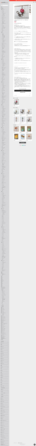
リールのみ (3, 109)
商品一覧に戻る (22, 142)
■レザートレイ (2, 413)
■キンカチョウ (2, 208)
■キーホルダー (2, 308)
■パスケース (2, 408)
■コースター (2, 310)
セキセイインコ (3, 301)
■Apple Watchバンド (3, 415)
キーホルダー (3, 11)
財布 (2, 124)
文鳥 (2, 302)
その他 (2, 103)
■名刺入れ (2, 322)
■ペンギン (2, 191)
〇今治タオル (2, 305)
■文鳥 (1, 344)
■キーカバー (2, 307)
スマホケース (3, 125)
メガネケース (3, 88)
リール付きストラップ (4, 108)
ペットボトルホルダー (4, 27)
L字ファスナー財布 (3, 257)
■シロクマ (2, 281)
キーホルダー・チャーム (4, 211)
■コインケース (2, 325)
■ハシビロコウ (2, 150)
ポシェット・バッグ (3, 20)
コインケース (3, 50)
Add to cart (22, 90)
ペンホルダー (3, 26)
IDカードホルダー (3, 90)
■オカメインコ (2, 346)
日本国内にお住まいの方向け (22, 92)
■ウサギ (2, 283)
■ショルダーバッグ (2, 432)
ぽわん (2, 300)
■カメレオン (2, 280)
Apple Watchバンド (4, 23)
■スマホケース (2, 439)
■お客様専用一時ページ (3, 338)
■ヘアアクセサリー (3, 309)
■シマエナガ (2, 127)
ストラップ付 (3, 65)
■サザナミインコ (2, 260)
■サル (2, 282)
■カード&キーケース (3, 326)
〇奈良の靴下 (2, 306)
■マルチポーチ (2, 327)
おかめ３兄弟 (3, 299)
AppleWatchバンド (3, 51)
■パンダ (1, 370)
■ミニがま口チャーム (3, 336)
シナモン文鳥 (3, 35)
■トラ (1, 284)
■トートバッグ (2, 434)
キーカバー (3, 10)
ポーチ (2, 24)
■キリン (1, 384)
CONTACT (2, 339)
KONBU (3, 22)
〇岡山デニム (2, 389)
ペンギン (2, 304)
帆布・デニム (3, 21)
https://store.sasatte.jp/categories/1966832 (23, 41)
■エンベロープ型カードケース (4, 323)
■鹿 (1, 365)
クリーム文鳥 (3, 37)
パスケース (3, 107)
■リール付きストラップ (3, 406)
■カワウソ (2, 279)
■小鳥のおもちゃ (2, 337)
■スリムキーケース (3, 324)
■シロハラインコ (2, 173)
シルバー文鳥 (3, 36)
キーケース (3, 66)
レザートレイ (3, 25)
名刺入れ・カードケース (4, 67)
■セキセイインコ (2, 9)
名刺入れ (2, 237)
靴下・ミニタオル (3, 123)
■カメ (2, 278)
